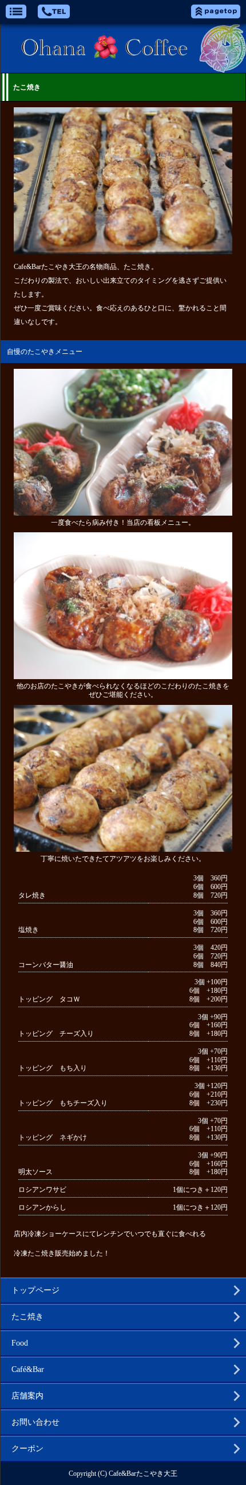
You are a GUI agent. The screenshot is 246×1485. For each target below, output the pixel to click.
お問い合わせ (35, 1422)
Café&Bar (27, 1369)
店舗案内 (27, 1396)
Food (19, 1343)
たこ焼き (27, 1316)
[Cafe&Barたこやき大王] (123, 48)
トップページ (35, 1290)
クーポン (27, 1448)
